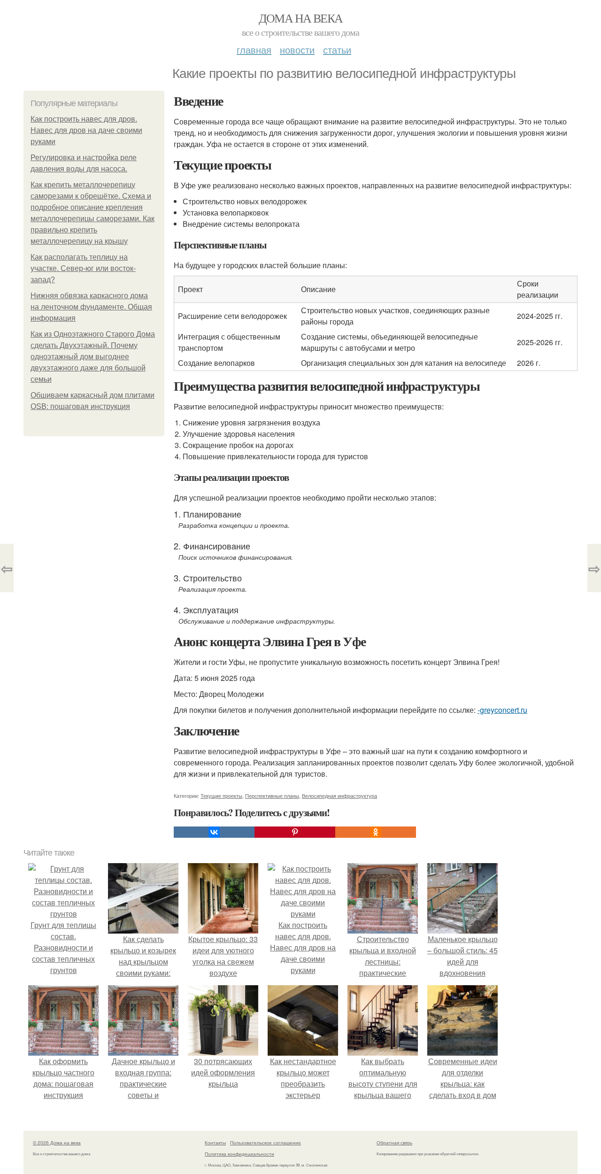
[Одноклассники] (375, 832)
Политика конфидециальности (239, 1154)
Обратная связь (394, 1142)
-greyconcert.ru (502, 709)
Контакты (215, 1142)
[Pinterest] (294, 832)
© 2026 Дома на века (57, 1142)
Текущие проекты (221, 795)
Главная (254, 49)
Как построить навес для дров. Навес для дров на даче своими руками (86, 130)
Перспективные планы (272, 795)
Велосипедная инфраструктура (339, 795)
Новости (297, 49)
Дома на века (301, 18)
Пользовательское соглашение (265, 1142)
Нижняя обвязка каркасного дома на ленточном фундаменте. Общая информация (91, 307)
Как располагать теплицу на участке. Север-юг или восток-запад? (83, 268)
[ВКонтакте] (214, 832)
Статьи (337, 49)
